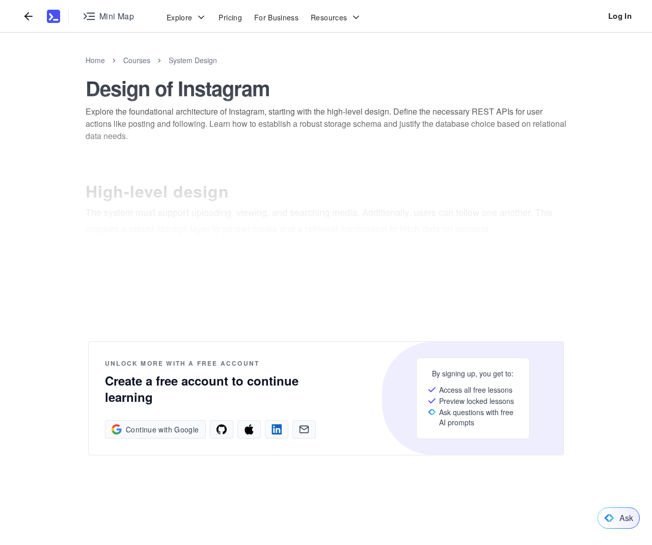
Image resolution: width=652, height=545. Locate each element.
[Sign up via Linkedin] (276, 429)
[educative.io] (53, 16)
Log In (620, 15)
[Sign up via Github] (221, 429)
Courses (136, 60)
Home (95, 60)
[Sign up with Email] (304, 429)
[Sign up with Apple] (249, 429)
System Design (193, 60)
